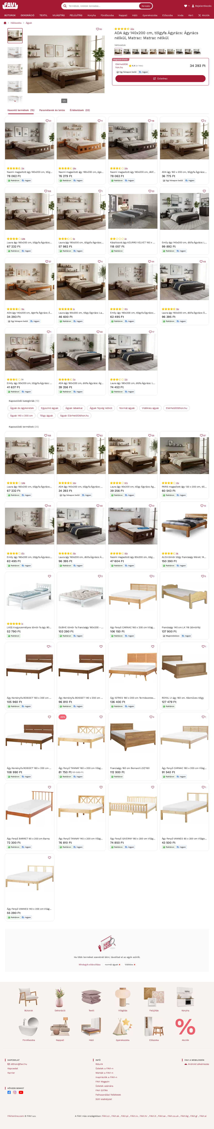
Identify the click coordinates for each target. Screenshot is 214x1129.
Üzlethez (162, 78)
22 (153, 191)
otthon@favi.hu (19, 1064)
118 (152, 121)
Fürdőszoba (29, 1040)
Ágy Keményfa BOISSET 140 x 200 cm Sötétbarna (86, 697)
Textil (91, 1010)
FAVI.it (153, 1116)
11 (102, 121)
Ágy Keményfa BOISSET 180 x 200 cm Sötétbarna (34, 768)
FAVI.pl (125, 1116)
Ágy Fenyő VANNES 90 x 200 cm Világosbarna (187, 838)
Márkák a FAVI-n (104, 1073)
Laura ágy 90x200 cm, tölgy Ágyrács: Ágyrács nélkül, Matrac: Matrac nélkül (151, 486)
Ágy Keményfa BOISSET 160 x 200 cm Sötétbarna (34, 697)
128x (23, 239)
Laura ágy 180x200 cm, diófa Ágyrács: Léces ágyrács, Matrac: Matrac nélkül (151, 383)
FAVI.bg (185, 1116)
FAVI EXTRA (102, 1090)
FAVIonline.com (16, 1116)
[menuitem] (10, 15)
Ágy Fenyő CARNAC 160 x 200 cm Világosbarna (136, 627)
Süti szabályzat (104, 1099)
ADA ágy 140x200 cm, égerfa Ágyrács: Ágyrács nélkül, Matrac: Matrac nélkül (48, 312)
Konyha (185, 1010)
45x (126, 553)
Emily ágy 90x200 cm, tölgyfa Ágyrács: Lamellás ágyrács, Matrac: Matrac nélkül (50, 383)
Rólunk (99, 1064)
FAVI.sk (116, 1116)
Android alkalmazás (198, 1064)
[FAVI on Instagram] (14, 1092)
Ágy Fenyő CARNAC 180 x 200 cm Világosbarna (187, 768)
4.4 (133, 65)
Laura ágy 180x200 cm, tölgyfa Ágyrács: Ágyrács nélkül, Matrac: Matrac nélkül (101, 242)
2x (126, 239)
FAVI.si (203, 1116)
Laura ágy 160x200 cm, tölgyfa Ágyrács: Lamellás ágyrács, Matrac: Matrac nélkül (51, 242)
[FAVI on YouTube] (21, 1092)
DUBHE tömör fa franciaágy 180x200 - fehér (83, 627)
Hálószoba (16, 23)
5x (74, 239)
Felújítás (154, 1010)
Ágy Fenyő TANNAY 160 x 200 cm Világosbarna (84, 768)
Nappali (60, 1040)
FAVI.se (162, 1116)
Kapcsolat (13, 1068)
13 (205, 506)
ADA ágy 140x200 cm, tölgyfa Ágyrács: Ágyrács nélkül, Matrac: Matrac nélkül (100, 486)
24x (74, 168)
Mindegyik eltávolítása (89, 964)
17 (153, 332)
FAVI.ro (134, 1116)
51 (50, 121)
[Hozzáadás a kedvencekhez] (204, 191)
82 (100, 29)
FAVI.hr (144, 1116)
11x (74, 379)
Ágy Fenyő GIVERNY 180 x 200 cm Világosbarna (136, 838)
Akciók (185, 1040)
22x (132, 29)
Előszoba (154, 1040)
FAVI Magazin (103, 1081)
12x (126, 379)
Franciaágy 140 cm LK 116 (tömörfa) (181, 627)
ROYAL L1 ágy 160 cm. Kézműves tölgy (183, 697)
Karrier (11, 1073)
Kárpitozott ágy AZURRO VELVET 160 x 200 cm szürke (139, 242)
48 (204, 261)
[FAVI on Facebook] (9, 1092)
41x (177, 483)
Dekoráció (60, 1010)
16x (22, 309)
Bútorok (28, 1010)
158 (49, 191)
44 (152, 261)
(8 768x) (139, 66)
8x (177, 553)
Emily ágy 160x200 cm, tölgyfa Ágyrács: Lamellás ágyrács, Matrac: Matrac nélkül (154, 312)
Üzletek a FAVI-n (104, 1068)
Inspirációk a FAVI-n (106, 1077)
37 (50, 261)
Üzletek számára (104, 1086)
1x (74, 309)
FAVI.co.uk (173, 1116)
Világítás (122, 1010)
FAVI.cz (106, 1116)
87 (204, 435)
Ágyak (29, 23)
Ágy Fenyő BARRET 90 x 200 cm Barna (28, 838)
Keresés (146, 6)
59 (101, 332)
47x (126, 309)
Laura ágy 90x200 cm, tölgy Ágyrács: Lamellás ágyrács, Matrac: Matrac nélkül (101, 312)
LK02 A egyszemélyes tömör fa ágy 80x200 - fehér (35, 627)
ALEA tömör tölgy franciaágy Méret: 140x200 (186, 557)
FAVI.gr (194, 1116)
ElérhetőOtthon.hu (121, 66)
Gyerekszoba (122, 1040)
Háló (91, 1040)
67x (126, 483)
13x (22, 168)
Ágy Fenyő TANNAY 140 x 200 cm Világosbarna (84, 838)
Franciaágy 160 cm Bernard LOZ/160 (129, 768)
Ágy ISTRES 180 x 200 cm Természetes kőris (134, 697)
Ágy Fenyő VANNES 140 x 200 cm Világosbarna (32, 908)
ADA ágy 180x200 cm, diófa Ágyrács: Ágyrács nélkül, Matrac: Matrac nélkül (99, 383)
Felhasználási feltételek (108, 1094)
